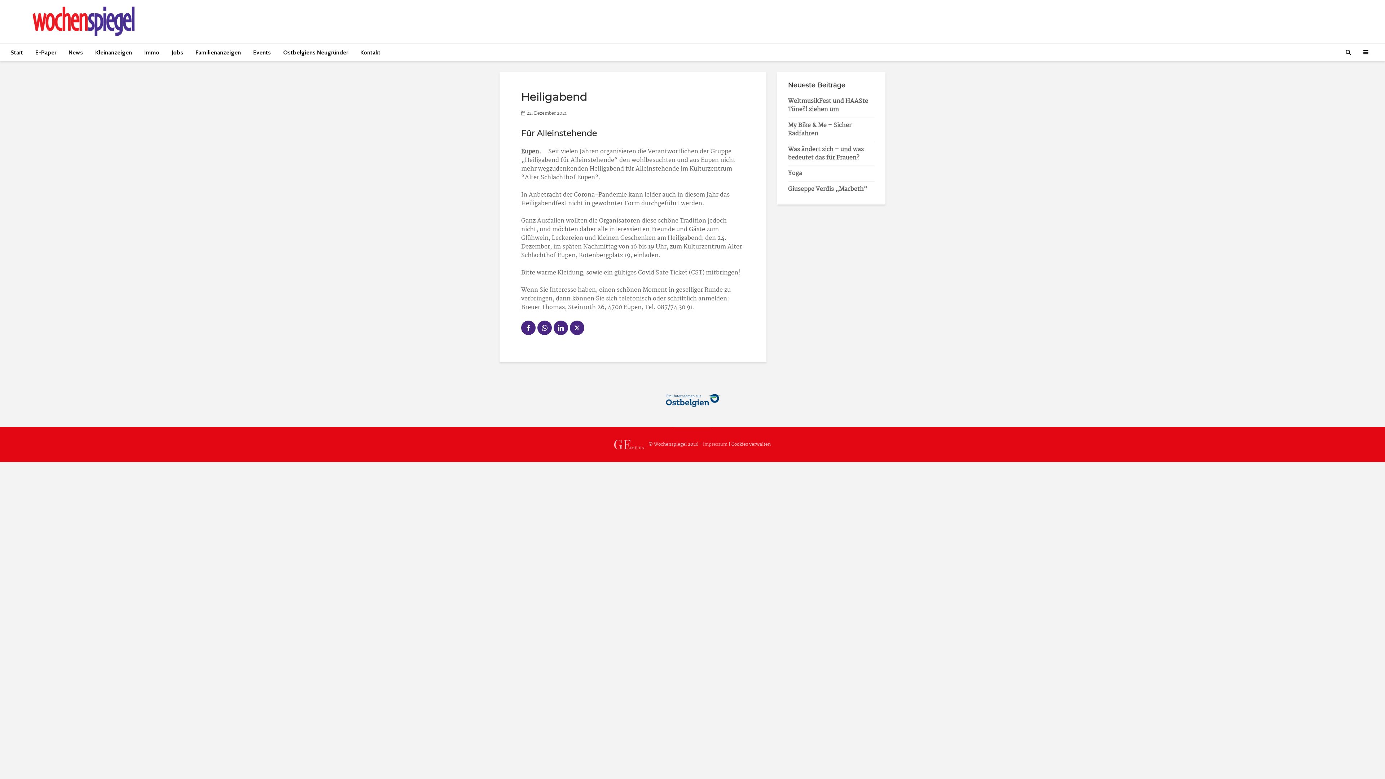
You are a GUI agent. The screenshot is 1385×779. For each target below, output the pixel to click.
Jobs (177, 52)
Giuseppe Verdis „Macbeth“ (827, 189)
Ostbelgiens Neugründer (315, 52)
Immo (151, 52)
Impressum (715, 444)
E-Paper (45, 52)
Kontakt (370, 52)
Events (262, 52)
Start (16, 52)
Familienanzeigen (218, 52)
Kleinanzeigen (113, 52)
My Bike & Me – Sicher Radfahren (820, 129)
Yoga (795, 173)
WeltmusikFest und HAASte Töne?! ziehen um (828, 105)
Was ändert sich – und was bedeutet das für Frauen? (826, 154)
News (76, 52)
